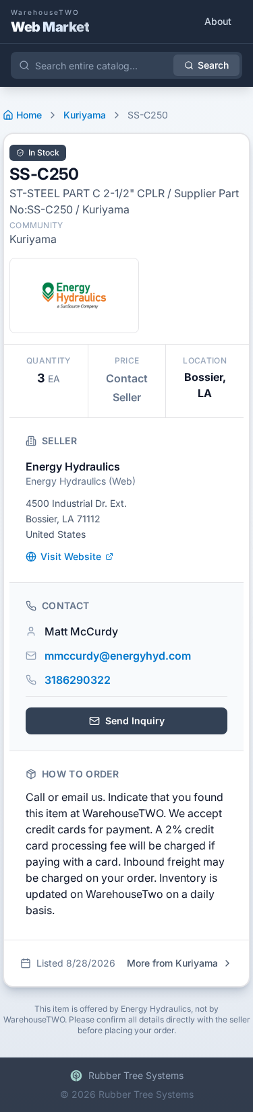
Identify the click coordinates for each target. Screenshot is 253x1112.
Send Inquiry (135, 720)
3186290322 (78, 680)
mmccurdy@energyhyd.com (118, 655)
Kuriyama (84, 114)
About (217, 21)
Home (29, 114)
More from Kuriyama (172, 963)
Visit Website (70, 556)
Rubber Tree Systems (136, 1075)
